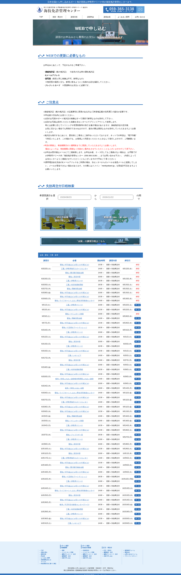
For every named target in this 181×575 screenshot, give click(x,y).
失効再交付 (86, 550)
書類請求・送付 (66, 556)
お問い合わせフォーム (131, 554)
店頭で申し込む (66, 558)
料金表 (43, 556)
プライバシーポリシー (131, 556)
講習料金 (90, 17)
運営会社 (127, 552)
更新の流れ (44, 552)
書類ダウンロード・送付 (69, 554)
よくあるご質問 (123, 17)
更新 (63, 550)
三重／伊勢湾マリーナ (74, 281)
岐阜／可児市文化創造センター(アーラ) (74, 504)
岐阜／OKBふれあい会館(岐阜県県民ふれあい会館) (74, 379)
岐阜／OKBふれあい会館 (74, 388)
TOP (41, 17)
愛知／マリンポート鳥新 (74, 314)
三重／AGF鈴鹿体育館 (74, 285)
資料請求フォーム (130, 550)
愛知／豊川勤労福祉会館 (74, 273)
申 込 (138, 305)
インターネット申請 (67, 552)
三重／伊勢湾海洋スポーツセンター (74, 269)
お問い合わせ (140, 17)
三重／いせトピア (74, 355)
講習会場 (107, 17)
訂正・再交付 (107, 547)
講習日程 (74, 17)
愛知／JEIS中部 (74, 277)
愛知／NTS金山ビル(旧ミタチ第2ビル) (74, 265)
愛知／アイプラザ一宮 (74, 435)
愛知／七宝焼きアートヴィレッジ (74, 327)
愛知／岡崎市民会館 (74, 289)
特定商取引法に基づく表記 (48, 563)
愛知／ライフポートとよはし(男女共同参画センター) (74, 300)
